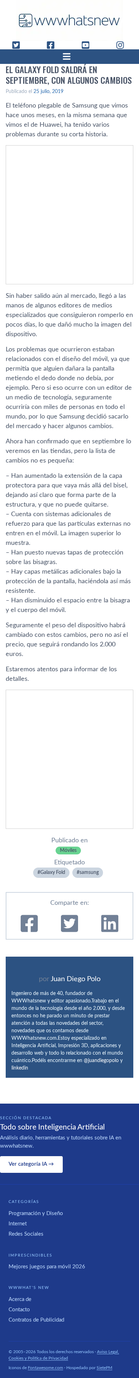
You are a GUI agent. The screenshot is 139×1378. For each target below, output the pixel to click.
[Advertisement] (69, 215)
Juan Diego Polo (76, 979)
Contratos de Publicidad (36, 1320)
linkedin (19, 1068)
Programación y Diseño (36, 1213)
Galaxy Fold (52, 872)
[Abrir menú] (69, 56)
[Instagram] (123, 45)
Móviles (68, 850)
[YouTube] (88, 45)
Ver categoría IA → (31, 1164)
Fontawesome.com (45, 1368)
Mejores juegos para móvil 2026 (47, 1266)
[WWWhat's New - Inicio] (69, 20)
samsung (89, 872)
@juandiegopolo (101, 1060)
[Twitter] (19, 45)
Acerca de (20, 1299)
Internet (18, 1223)
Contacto (19, 1309)
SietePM (104, 1368)
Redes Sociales (26, 1234)
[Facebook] (53, 45)
